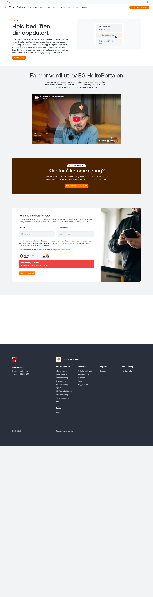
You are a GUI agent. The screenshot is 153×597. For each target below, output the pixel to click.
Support (85, 7)
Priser (62, 7)
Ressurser (51, 7)
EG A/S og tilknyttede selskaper (68, 243)
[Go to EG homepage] (14, 359)
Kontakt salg (73, 7)
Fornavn (23, 228)
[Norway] (147, 2)
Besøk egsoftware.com (11, 2)
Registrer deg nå (27, 273)
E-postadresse (64, 228)
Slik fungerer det (35, 7)
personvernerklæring (62, 250)
